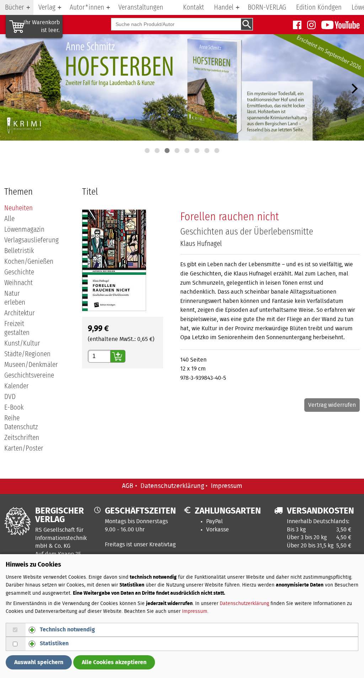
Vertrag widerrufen (332, 405)
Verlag (46, 7)
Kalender (16, 386)
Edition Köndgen (319, 7)
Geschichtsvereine (29, 375)
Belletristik (19, 250)
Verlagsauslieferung (31, 240)
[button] (147, 150)
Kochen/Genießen (28, 261)
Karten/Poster (23, 448)
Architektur (19, 313)
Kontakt (193, 7)
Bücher (14, 7)
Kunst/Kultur (22, 343)
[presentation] (10, 89)
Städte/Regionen (27, 354)
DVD (10, 396)
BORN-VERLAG (267, 7)
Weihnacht (18, 283)
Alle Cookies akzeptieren (114, 662)
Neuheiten (18, 208)
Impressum (226, 486)
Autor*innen (87, 7)
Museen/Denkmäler (31, 364)
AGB (127, 486)
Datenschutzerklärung (172, 486)
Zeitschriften (21, 437)
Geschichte (19, 272)
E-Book (13, 407)
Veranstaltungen (140, 7)
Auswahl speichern (38, 662)
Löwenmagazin (24, 229)
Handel (224, 7)
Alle (9, 218)
